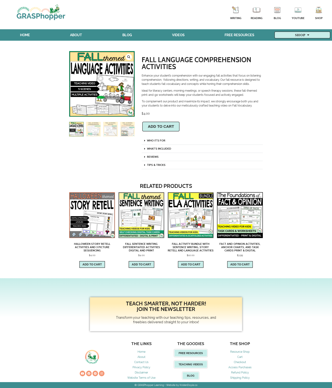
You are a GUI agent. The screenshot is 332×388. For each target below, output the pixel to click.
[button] (202, 141)
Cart (240, 357)
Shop (319, 18)
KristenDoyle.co (188, 385)
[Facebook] (89, 373)
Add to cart (161, 126)
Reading (256, 18)
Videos (178, 35)
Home (25, 35)
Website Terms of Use (141, 377)
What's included (159, 148)
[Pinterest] (95, 373)
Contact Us (141, 362)
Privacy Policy (141, 367)
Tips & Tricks (156, 165)
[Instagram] (101, 373)
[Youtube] (82, 373)
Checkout (240, 362)
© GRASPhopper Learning (149, 385)
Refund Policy (240, 372)
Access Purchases (240, 367)
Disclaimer (141, 372)
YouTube (298, 18)
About (76, 35)
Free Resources (239, 35)
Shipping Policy (240, 377)
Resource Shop (240, 351)
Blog (277, 18)
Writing (235, 18)
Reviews (153, 156)
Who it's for (156, 140)
